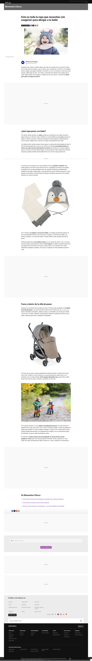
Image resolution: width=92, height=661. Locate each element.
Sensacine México (34, 649)
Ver (46, 547)
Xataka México (11, 649)
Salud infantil (24, 602)
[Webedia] (12, 626)
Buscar (81, 621)
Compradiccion (67, 636)
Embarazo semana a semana (39, 608)
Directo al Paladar (45, 632)
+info (86, 2)
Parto (10, 604)
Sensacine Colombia (35, 651)
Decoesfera (66, 634)
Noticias (11, 602)
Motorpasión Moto (56, 634)
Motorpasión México (57, 649)
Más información (47, 659)
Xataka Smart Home (12, 638)
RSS (64, 614)
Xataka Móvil (11, 634)
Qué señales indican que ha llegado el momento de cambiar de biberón (43, 499)
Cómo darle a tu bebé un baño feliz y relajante (36, 502)
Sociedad (11, 611)
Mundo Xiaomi (11, 640)
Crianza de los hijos (26, 607)
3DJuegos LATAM (23, 649)
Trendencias (66, 632)
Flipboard (35, 25)
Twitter (33, 25)
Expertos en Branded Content (31, 63)
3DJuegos (22, 632)
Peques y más (38, 611)
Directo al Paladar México (45, 650)
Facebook (31, 25)
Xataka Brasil (11, 651)
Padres (23, 611)
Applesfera (11, 636)
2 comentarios (26, 25)
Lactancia (37, 602)
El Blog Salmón (78, 632)
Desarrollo (37, 604)
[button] (31, 62)
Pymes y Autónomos (79, 634)
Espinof (32, 634)
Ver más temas (12, 614)
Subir (80, 626)
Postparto (24, 604)
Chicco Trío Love (64, 310)
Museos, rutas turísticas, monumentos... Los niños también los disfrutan (43, 506)
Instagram (61, 614)
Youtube (58, 614)
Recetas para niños (13, 607)
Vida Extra (22, 634)
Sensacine (33, 632)
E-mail (37, 25)
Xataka (10, 632)
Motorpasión (55, 632)
